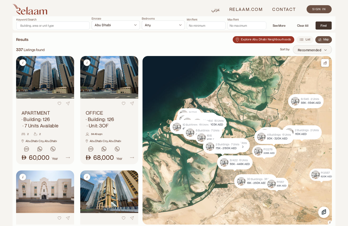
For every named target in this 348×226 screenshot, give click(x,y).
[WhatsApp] (40, 149)
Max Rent (233, 19)
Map (326, 39)
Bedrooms (148, 18)
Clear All (302, 25)
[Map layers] (324, 212)
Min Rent (192, 19)
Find (323, 25)
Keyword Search (26, 19)
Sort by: (285, 49)
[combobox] (116, 25)
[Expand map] (325, 63)
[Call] (53, 149)
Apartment (40, 119)
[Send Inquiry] (27, 149)
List (308, 39)
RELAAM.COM (246, 9)
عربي (215, 9)
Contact (284, 9)
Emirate (96, 18)
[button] (222, 146)
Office (100, 119)
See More (279, 25)
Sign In (319, 9)
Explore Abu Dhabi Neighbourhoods (266, 39)
